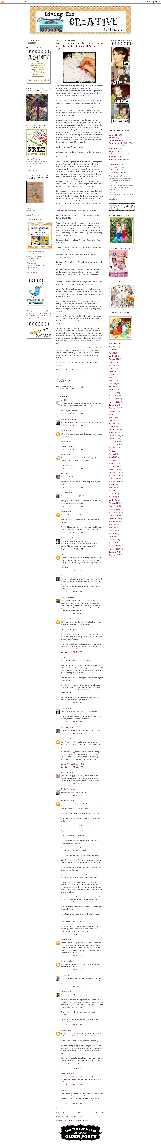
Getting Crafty (113, 148)
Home (80, 1112)
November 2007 (114, 549)
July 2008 (112, 524)
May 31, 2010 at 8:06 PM (72, 468)
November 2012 (114, 365)
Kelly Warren (65, 772)
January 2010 (113, 469)
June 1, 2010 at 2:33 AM (72, 592)
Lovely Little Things (115, 162)
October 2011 (113, 405)
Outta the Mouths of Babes (118, 154)
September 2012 (114, 371)
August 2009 (113, 485)
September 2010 (114, 445)
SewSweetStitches (67, 419)
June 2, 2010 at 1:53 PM (72, 1085)
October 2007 (113, 552)
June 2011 (112, 417)
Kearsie (63, 455)
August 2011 (113, 411)
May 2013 (112, 350)
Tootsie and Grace (115, 170)
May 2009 (112, 494)
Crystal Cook (65, 789)
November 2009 (114, 475)
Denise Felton (66, 727)
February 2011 (114, 429)
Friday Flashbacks (115, 146)
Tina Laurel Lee (66, 597)
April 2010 (112, 460)
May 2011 (112, 420)
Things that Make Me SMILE (119, 143)
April (62, 473)
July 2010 (112, 451)
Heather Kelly (65, 801)
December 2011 (114, 399)
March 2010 (113, 463)
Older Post (99, 1112)
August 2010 (113, 448)
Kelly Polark (65, 538)
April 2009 (112, 497)
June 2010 (112, 454)
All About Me (113, 138)
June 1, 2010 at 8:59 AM (72, 722)
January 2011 (113, 433)
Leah (62, 1090)
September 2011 (114, 408)
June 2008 (112, 527)
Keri (62, 576)
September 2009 (114, 481)
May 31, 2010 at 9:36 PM (72, 506)
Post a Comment (61, 1109)
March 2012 (113, 390)
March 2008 (113, 537)
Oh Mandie (65, 992)
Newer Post (60, 1112)
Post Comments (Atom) (73, 1116)
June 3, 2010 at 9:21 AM (72, 1104)
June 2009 (112, 491)
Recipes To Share (115, 167)
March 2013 (113, 356)
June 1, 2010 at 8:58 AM (72, 703)
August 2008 (113, 521)
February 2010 (114, 466)
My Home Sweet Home (117, 172)
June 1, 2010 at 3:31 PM (72, 795)
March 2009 (113, 500)
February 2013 (114, 359)
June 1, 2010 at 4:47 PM (72, 970)
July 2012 (112, 377)
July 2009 (112, 488)
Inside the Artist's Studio (117, 159)
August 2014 (113, 347)
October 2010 (113, 442)
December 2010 (114, 436)
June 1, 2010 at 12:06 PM (72, 767)
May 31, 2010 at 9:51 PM (72, 532)
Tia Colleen (65, 492)
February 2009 (114, 503)
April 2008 (112, 534)
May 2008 (112, 530)
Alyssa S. (64, 708)
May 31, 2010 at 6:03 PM (72, 425)
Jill (62, 554)
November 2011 (114, 402)
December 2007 (114, 546)
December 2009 (114, 472)
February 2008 (114, 540)
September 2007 (114, 555)
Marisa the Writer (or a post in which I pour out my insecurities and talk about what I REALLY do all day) (79, 46)
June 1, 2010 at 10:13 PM (72, 986)
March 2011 (113, 426)
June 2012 (112, 380)
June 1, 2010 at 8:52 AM (72, 652)
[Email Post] (81, 386)
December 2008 (114, 509)
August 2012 (113, 374)
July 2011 (112, 414)
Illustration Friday (115, 156)
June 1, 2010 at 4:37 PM (72, 956)
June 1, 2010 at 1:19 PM (72, 784)
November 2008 (114, 512)
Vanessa (64, 975)
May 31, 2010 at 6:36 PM (72, 449)
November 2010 (114, 439)
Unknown (64, 431)
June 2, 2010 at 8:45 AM (72, 1025)
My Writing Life (68, 388)
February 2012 (114, 393)
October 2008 (113, 515)
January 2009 (113, 506)
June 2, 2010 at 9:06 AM (72, 1068)
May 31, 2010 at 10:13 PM (72, 549)
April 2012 (112, 387)
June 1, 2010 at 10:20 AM (72, 733)
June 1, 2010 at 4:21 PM (72, 934)
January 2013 (113, 362)
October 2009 (113, 478)
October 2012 (113, 368)
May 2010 (112, 457)
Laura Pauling (65, 1074)
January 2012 (113, 396)
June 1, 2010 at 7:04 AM (72, 613)
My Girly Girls (113, 135)
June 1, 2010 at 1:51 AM (72, 570)
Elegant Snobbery (115, 140)
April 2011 (112, 423)
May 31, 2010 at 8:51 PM (72, 487)
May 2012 (112, 384)
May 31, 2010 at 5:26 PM (72, 414)
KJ (62, 657)
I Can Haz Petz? (114, 164)
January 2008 (113, 543)
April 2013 (112, 353)
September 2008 (114, 518)
